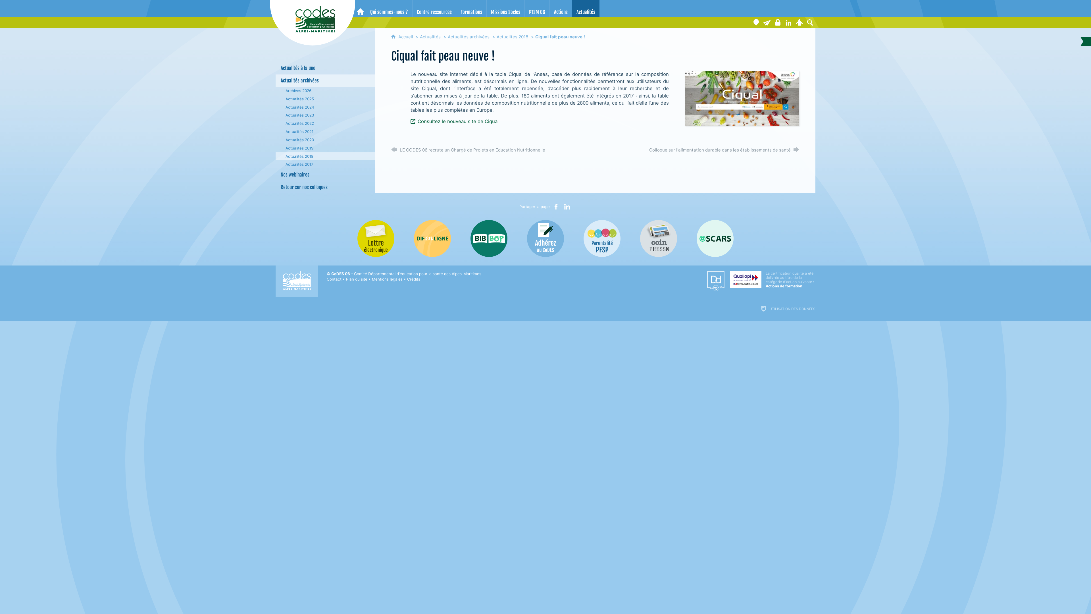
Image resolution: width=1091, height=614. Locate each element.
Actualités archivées (469, 37)
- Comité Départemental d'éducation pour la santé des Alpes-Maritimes (406, 273)
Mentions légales (387, 279)
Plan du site (356, 279)
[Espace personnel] (799, 22)
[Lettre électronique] (766, 22)
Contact (334, 279)
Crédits (413, 279)
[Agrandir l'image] (742, 98)
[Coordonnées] (756, 22)
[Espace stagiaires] (777, 22)
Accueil (406, 37)
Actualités (430, 37)
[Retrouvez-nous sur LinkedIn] (788, 22)
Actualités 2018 (512, 37)
